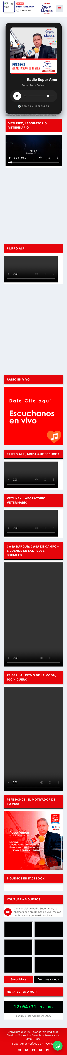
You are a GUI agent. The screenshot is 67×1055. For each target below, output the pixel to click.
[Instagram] (33, 1049)
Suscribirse (18, 979)
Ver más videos (48, 979)
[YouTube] (40, 1049)
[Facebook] (19, 1049)
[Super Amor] (46, 8)
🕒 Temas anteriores (33, 106)
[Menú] (59, 8)
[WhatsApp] (47, 1049)
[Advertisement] (33, 205)
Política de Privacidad (41, 1043)
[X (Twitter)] (26, 1049)
